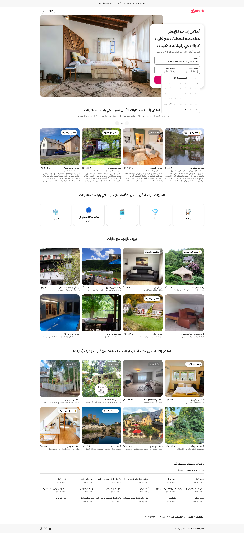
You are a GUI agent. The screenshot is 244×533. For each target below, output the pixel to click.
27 (170, 104)
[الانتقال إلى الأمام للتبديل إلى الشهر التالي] (166, 78)
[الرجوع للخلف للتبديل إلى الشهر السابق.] (195, 78)
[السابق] (127, 123)
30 (190, 109)
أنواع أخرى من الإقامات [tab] (195, 470)
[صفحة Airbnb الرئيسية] (197, 11)
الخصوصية (182, 528)
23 (191, 104)
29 (196, 109)
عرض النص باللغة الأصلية (108, 3)
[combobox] (177, 61)
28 (165, 104)
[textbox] (188, 71)
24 (186, 104)
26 (175, 104)
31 (185, 109)
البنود (174, 528)
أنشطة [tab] (180, 470)
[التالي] (117, 123)
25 (181, 104)
